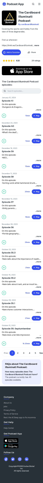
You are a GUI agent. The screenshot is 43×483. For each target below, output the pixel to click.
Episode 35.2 (8, 278)
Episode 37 (8, 202)
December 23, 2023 (10, 123)
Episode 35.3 (8, 252)
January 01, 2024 (9, 98)
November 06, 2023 (10, 224)
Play (37, 116)
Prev (6, 353)
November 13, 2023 (9, 199)
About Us (8, 403)
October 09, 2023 (9, 300)
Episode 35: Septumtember (16, 328)
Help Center (9, 428)
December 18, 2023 (9, 148)
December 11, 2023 (9, 173)
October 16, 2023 (8, 275)
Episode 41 (7, 101)
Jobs (5, 406)
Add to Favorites (13, 52)
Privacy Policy (9, 410)
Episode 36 (8, 227)
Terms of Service (11, 414)
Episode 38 (8, 177)
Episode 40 (8, 126)
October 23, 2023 (9, 249)
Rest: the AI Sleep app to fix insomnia (20, 417)
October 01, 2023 (8, 325)
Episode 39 (8, 151)
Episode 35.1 (8, 303)
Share (33, 52)
